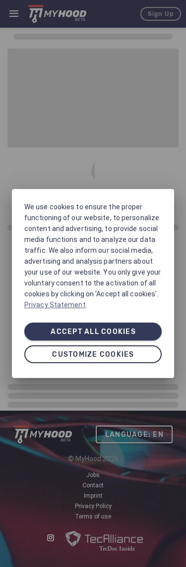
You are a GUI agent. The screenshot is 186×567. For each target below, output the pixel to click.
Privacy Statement (55, 305)
